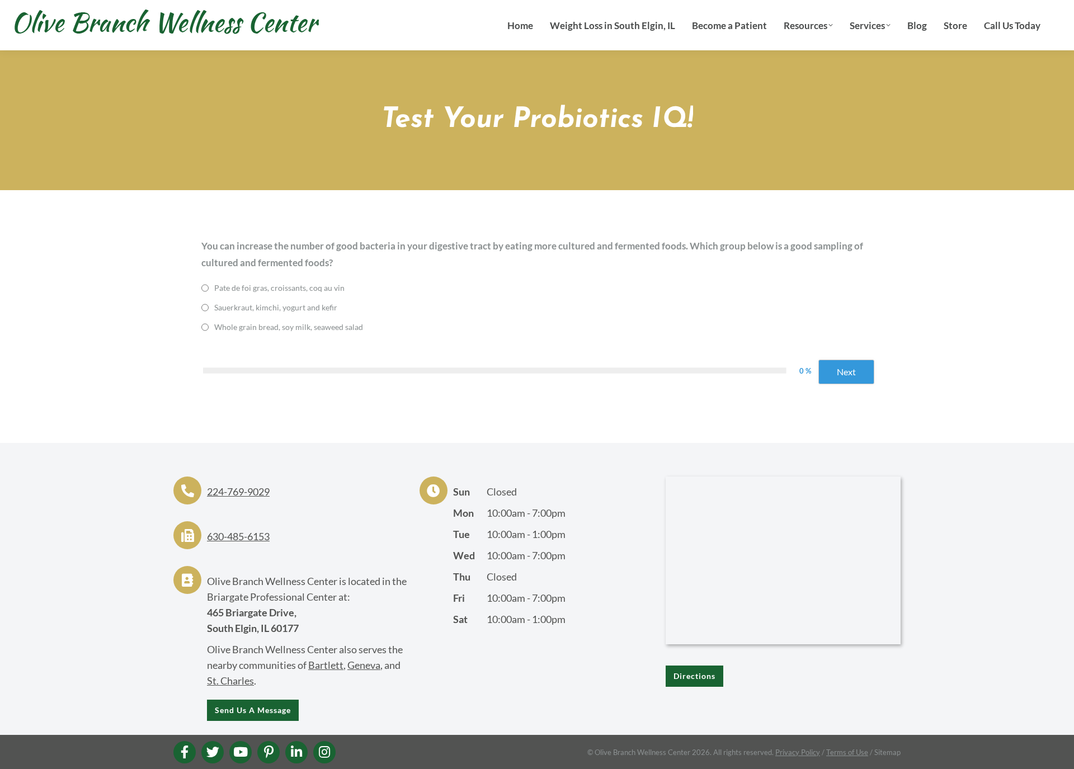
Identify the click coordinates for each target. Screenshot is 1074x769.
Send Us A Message (253, 710)
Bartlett (325, 665)
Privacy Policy (797, 752)
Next (846, 371)
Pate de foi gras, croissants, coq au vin (279, 287)
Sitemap (887, 752)
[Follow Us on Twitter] (212, 752)
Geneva (363, 665)
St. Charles (230, 680)
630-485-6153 (238, 536)
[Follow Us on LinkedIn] (296, 752)
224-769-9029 (238, 491)
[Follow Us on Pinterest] (268, 752)
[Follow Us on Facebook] (184, 752)
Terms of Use (847, 752)
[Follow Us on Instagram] (324, 752)
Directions (694, 676)
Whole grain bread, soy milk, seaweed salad (288, 327)
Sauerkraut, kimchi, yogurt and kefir (275, 307)
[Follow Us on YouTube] (240, 752)
